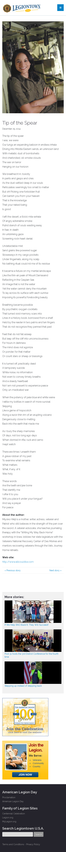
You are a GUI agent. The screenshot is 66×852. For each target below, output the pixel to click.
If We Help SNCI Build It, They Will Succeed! (26, 625)
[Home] (22, 7)
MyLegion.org (9, 821)
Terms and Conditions (13, 844)
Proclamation (8, 797)
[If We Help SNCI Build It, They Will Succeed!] (33, 611)
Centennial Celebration (13, 813)
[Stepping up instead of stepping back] (33, 672)
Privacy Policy (33, 844)
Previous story (13, 570)
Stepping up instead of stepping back (23, 686)
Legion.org (7, 817)
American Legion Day (13, 801)
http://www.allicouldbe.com (18, 561)
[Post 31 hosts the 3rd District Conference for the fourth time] (33, 640)
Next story (55, 570)
